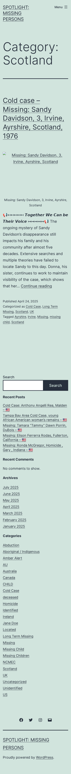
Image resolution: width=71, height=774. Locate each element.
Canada (9, 578)
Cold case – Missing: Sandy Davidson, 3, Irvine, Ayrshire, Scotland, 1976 (33, 118)
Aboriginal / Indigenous (21, 552)
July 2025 (11, 487)
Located (9, 630)
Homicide (10, 604)
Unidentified (12, 688)
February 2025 (14, 520)
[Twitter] (30, 720)
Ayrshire (20, 317)
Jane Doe (10, 623)
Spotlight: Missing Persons (16, 13)
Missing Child (13, 649)
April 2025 (11, 507)
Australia (10, 571)
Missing (42, 317)
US (5, 695)
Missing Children (16, 656)
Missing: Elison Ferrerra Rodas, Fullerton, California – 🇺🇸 (35, 437)
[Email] (50, 720)
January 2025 (14, 526)
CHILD (8, 584)
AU (5, 565)
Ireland (8, 617)
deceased (10, 597)
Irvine (32, 317)
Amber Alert (12, 558)
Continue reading (36, 286)
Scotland (21, 311)
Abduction (11, 545)
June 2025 (11, 494)
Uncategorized (15, 682)
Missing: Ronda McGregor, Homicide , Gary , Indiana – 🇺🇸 (33, 447)
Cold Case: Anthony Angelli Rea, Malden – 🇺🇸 (35, 407)
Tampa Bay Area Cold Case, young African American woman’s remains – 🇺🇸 (35, 417)
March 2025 (12, 513)
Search (8, 377)
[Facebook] (21, 720)
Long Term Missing (18, 636)
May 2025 (11, 500)
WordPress (44, 757)
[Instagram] (40, 720)
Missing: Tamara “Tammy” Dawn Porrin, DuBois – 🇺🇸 (34, 427)
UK (32, 311)
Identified (10, 610)
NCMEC (9, 662)
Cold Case (33, 306)
